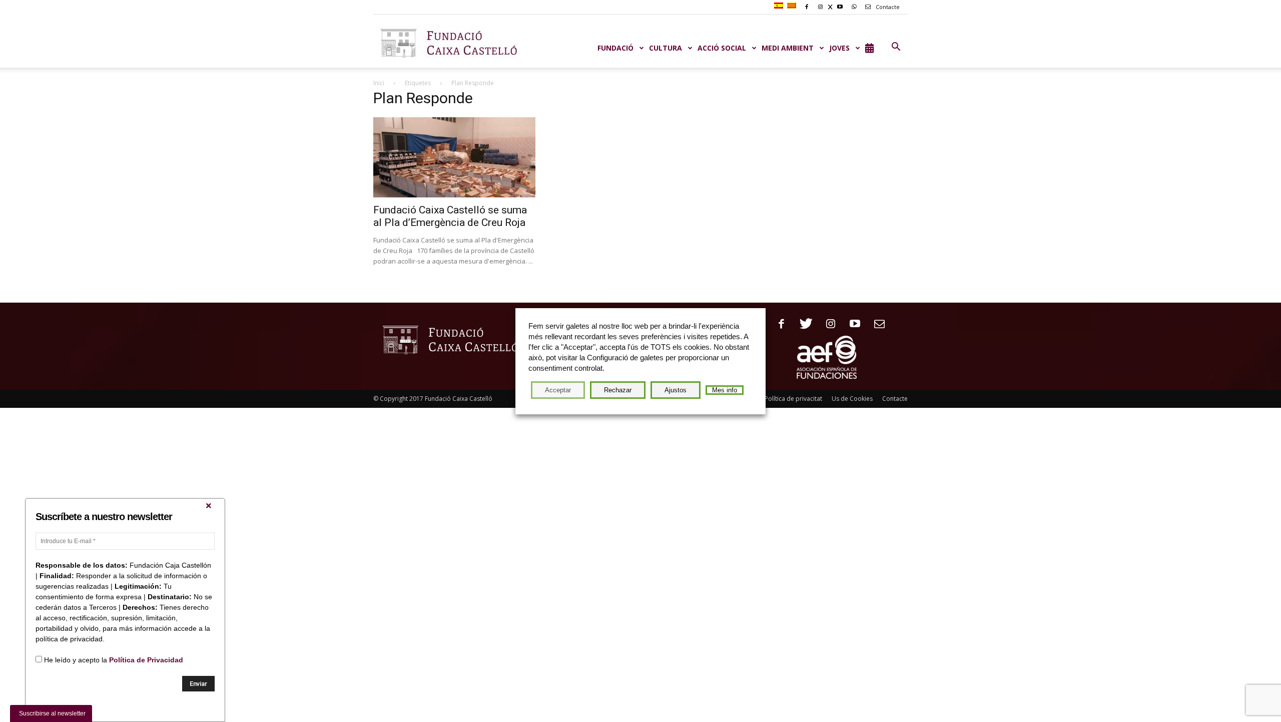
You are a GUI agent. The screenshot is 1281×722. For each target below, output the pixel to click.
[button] (896, 47)
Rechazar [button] (617, 390)
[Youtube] (851, 324)
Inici (378, 83)
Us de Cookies (852, 398)
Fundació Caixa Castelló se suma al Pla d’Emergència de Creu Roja (450, 216)
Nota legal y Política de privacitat (776, 398)
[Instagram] (827, 324)
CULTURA (665, 48)
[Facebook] (778, 324)
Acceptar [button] (558, 390)
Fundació (615, 48)
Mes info (724, 390)
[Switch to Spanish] (780, 6)
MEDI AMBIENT (788, 48)
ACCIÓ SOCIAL (722, 48)
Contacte (887, 7)
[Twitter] (802, 324)
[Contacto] (876, 324)
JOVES (839, 48)
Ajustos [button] (676, 390)
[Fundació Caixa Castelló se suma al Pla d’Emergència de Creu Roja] (454, 157)
